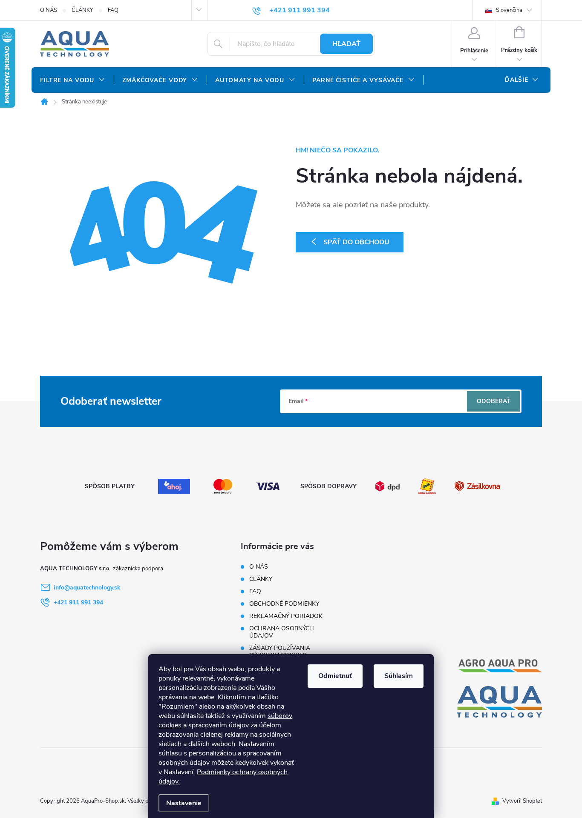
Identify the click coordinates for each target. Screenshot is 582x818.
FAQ (113, 10)
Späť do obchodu (356, 242)
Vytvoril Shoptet (522, 801)
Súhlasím (398, 676)
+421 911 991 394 (78, 602)
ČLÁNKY (82, 10)
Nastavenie (184, 803)
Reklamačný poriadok (286, 616)
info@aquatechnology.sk (87, 587)
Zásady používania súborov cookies (279, 651)
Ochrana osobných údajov (281, 632)
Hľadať (346, 44)
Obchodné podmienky (284, 604)
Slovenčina (508, 10)
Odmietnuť (335, 676)
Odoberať (493, 401)
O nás (48, 10)
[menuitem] (73, 80)
